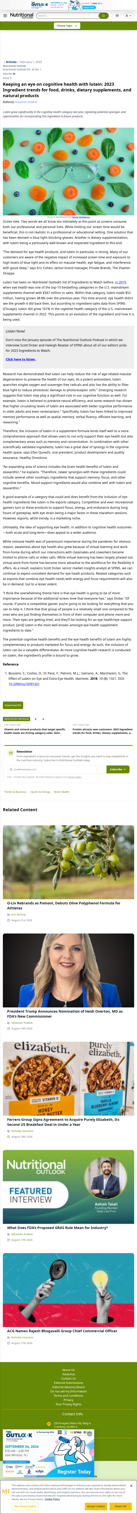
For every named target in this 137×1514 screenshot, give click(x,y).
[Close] (131, 1486)
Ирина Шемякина (81, 217)
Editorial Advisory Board (68, 1387)
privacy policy (74, 777)
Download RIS (13, 705)
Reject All (120, 1506)
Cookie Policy (52, 1499)
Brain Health (61, 792)
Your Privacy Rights (69, 1404)
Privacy (68, 1400)
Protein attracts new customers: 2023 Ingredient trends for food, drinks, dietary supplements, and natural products (101, 731)
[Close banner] (132, 4)
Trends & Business (15, 792)
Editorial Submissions (68, 1383)
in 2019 (120, 282)
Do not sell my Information (68, 1391)
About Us (68, 1370)
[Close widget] (89, 1434)
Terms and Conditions (68, 1396)
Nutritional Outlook (14, 65)
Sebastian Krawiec (22, 1022)
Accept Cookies (96, 1506)
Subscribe (116, 769)
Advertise (68, 1374)
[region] (68, 1497)
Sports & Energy (40, 792)
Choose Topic (64, 25)
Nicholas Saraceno (22, 1131)
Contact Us (68, 1378)
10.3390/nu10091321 (24, 684)
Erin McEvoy (18, 914)
